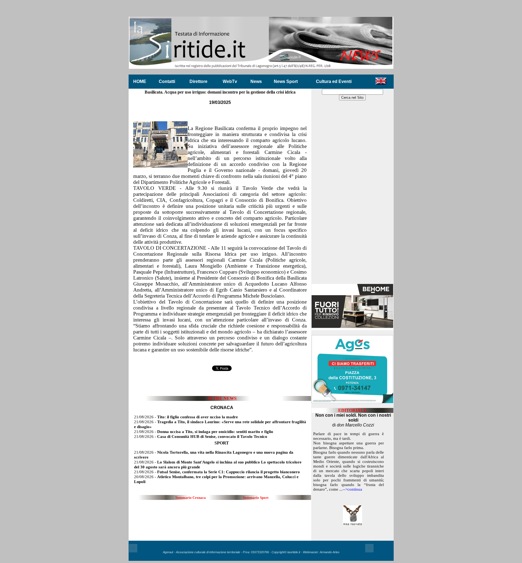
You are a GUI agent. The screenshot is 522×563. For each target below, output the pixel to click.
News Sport (286, 81)
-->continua (352, 489)
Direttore (198, 81)
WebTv (230, 81)
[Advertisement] (352, 192)
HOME (139, 81)
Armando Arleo (329, 552)
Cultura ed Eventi (334, 81)
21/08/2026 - (186, 417)
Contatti (167, 81)
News (256, 81)
